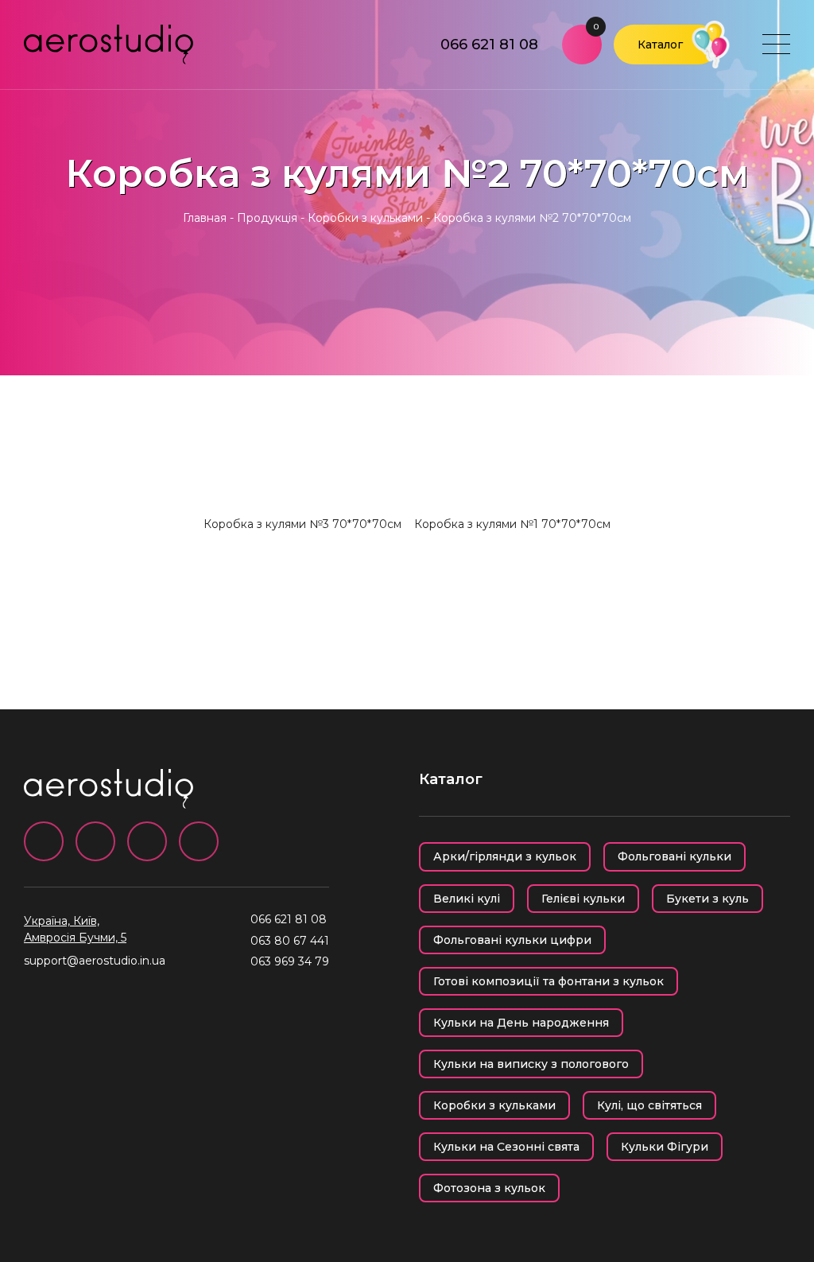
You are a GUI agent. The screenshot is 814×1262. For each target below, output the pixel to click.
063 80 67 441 (289, 940)
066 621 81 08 (489, 44)
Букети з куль (707, 898)
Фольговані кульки (674, 856)
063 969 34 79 (289, 961)
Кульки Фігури (664, 1147)
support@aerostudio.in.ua (94, 960)
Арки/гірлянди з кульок (504, 856)
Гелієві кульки (583, 898)
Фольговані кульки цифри (512, 940)
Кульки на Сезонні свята (506, 1147)
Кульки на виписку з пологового (531, 1064)
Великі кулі (466, 898)
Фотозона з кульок (489, 1188)
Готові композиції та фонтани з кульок (548, 981)
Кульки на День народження (521, 1022)
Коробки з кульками (365, 218)
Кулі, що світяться (649, 1105)
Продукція (267, 218)
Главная (205, 218)
